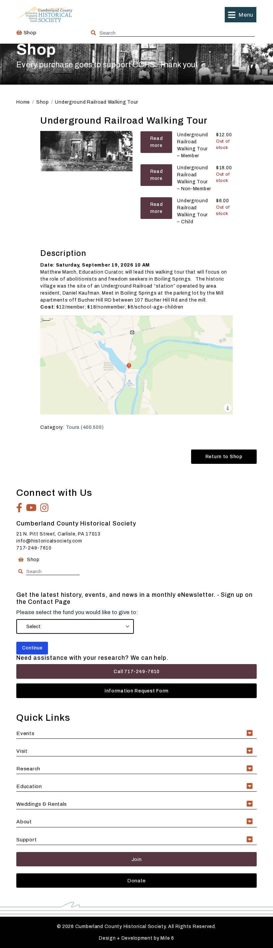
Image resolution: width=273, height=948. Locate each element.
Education (29, 786)
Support (26, 839)
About (24, 821)
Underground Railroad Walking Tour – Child (192, 211)
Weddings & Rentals (41, 804)
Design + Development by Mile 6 (136, 938)
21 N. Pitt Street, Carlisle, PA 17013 (58, 533)
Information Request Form (136, 690)
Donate (136, 880)
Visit (22, 751)
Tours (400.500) (85, 427)
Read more (156, 142)
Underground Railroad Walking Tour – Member (192, 145)
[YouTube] (31, 507)
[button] (240, 15)
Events (25, 733)
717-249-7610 (34, 547)
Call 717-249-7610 (136, 671)
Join (137, 859)
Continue (32, 647)
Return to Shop (223, 456)
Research (28, 768)
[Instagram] (44, 507)
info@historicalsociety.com (49, 540)
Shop (29, 32)
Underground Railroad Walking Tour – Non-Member (194, 178)
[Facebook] (19, 507)
